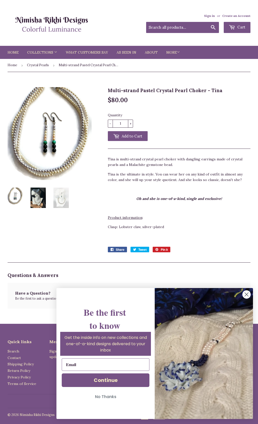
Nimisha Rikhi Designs (37, 415)
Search (13, 351)
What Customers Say (87, 52)
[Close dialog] (246, 294)
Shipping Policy (21, 364)
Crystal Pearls (38, 65)
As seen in (126, 52)
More (171, 52)
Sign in (209, 16)
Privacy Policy (19, 377)
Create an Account (236, 16)
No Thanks (105, 397)
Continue (106, 380)
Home (13, 52)
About (151, 52)
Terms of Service (22, 383)
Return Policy (19, 370)
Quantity (115, 115)
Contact (14, 358)
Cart (240, 27)
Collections (40, 52)
